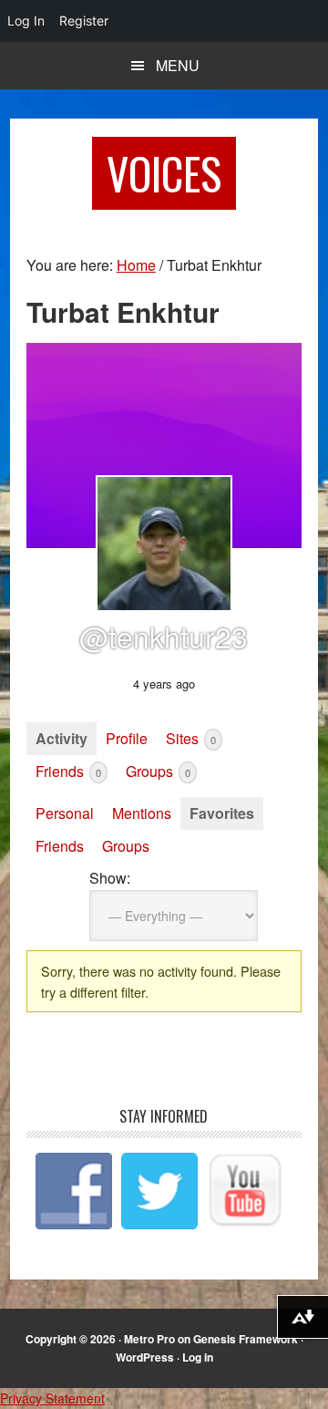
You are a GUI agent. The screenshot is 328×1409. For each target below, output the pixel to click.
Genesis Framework (245, 1339)
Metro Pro (149, 1339)
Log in (197, 1357)
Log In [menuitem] (26, 20)
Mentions (141, 813)
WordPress (145, 1357)
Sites (191, 738)
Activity (61, 738)
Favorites (222, 813)
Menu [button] (178, 65)
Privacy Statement (52, 1398)
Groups (158, 771)
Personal (65, 813)
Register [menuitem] (83, 20)
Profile (127, 738)
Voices (164, 172)
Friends (68, 771)
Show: (109, 877)
